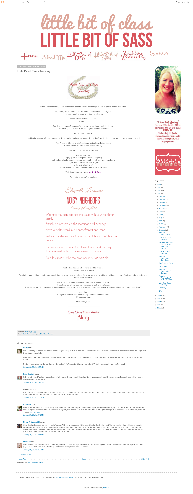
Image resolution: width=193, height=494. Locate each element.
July (160, 212)
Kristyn (26, 348)
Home (84, 459)
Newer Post (22, 459)
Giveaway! (162, 288)
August (162, 208)
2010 (159, 305)
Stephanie (27, 442)
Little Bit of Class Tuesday (45, 334)
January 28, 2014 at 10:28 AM (34, 382)
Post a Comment (26, 454)
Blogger (106, 488)
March (161, 224)
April (161, 221)
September (163, 205)
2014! (161, 291)
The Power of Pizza (166, 263)
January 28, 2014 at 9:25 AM (33, 367)
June (161, 215)
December (163, 196)
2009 (159, 308)
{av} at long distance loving (63, 478)
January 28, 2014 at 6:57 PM (33, 450)
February (162, 227)
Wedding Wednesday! (164, 233)
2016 (159, 187)
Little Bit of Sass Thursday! (164, 252)
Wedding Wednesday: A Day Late (165, 271)
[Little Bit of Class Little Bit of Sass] (168, 175)
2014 (159, 193)
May (161, 218)
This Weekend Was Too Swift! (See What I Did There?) (166, 245)
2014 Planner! (164, 266)
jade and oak (35, 412)
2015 (159, 190)
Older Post (145, 459)
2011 (159, 302)
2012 (159, 299)
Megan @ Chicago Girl (31, 422)
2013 (159, 296)
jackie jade (27, 405)
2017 (159, 184)
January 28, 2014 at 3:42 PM (33, 415)
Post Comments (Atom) (35, 463)
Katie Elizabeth (28, 374)
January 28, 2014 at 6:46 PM (33, 435)
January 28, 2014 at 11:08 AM (33, 397)
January (162, 230)
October (162, 202)
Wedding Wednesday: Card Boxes (164, 258)
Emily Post (26, 334)
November (163, 199)
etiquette (33, 334)
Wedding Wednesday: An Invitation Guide (165, 278)
